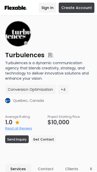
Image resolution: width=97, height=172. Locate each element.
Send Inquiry (17, 139)
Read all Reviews (18, 128)
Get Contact (43, 139)
